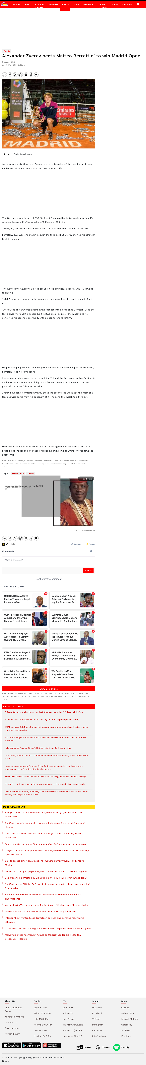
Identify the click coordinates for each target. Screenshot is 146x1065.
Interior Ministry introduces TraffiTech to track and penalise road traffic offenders (44, 920)
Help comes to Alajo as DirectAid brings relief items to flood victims (38, 749)
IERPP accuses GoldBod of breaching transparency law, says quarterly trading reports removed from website (46, 730)
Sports (65, 4)
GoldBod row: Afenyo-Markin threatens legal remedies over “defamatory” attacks (45, 825)
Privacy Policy (12, 1033)
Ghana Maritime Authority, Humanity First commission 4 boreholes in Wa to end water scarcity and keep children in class (46, 794)
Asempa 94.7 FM (43, 1024)
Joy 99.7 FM (40, 1007)
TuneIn (87, 1047)
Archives (126, 1030)
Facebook (97, 1013)
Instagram (97, 1024)
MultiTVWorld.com (73, 1024)
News (26, 4)
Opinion (76, 4)
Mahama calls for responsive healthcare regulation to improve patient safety (42, 721)
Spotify (124, 1047)
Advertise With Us (14, 1016)
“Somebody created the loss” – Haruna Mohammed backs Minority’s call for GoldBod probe (46, 758)
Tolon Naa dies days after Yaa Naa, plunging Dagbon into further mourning (46, 844)
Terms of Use (12, 1028)
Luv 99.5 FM (40, 1030)
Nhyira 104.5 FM (42, 1036)
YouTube (97, 1007)
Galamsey (126, 1024)
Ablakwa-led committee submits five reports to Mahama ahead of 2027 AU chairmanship (46, 896)
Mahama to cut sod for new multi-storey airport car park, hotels (40, 911)
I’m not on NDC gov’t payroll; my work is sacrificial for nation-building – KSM (47, 871)
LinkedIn (97, 1030)
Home (16, 4)
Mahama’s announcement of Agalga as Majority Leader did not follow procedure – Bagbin (43, 936)
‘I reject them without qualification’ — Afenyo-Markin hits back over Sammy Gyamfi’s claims (47, 852)
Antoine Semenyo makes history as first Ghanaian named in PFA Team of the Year (44, 713)
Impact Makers (129, 1019)
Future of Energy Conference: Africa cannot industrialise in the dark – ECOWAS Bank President (45, 740)
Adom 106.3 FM (42, 1013)
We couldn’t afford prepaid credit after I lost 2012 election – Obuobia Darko (46, 905)
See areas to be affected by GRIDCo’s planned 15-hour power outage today (46, 877)
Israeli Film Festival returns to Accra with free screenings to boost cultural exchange (45, 778)
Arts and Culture (39, 6)
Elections (126, 4)
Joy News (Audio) (72, 1036)
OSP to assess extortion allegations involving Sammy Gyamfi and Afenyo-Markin (45, 862)
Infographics (99, 1036)
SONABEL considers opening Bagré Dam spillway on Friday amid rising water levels (45, 785)
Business (53, 4)
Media (114, 4)
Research (88, 4)
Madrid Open (18, 474)
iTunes (105, 1047)
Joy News (68, 1007)
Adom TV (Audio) (72, 1030)
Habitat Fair (127, 1013)
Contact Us (11, 1022)
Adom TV (68, 1013)
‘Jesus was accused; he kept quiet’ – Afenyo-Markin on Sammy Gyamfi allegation (44, 835)
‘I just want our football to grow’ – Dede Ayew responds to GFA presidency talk (48, 928)
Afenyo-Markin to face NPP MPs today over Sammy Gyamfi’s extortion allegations (43, 814)
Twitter (96, 1019)
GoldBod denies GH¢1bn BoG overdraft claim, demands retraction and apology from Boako (48, 886)
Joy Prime (68, 1019)
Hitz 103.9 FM (41, 1019)
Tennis (31, 474)
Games (125, 1007)
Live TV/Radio (102, 6)
